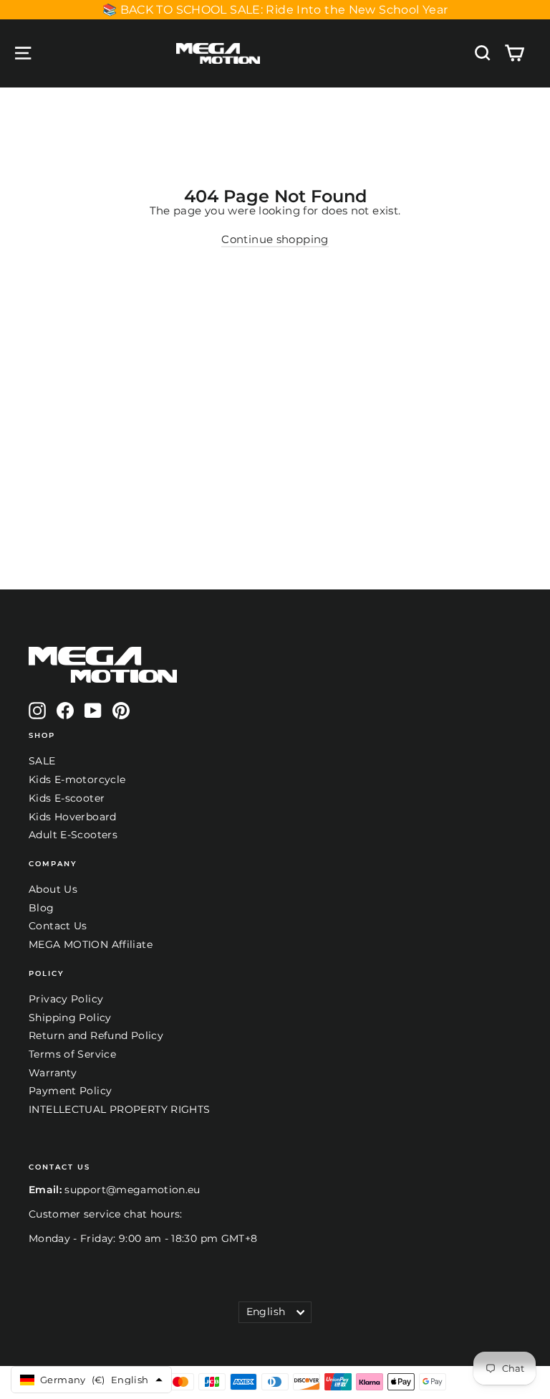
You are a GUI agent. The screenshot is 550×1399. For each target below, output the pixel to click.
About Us (53, 889)
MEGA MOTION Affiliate (91, 944)
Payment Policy (70, 1090)
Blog (41, 907)
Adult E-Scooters (73, 834)
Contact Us (58, 925)
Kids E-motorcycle (77, 779)
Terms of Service (72, 1054)
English (265, 1311)
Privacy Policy (66, 998)
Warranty (53, 1072)
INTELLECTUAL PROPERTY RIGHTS (120, 1109)
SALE (42, 760)
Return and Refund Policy (96, 1035)
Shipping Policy (70, 1017)
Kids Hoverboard (73, 816)
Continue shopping (274, 239)
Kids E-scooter (67, 798)
